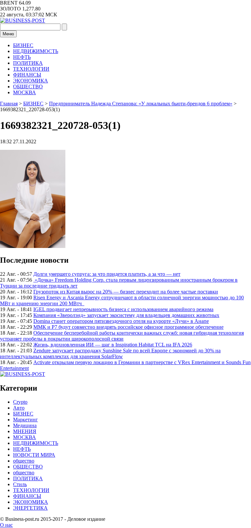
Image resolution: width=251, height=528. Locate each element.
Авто (19, 408)
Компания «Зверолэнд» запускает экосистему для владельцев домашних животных (126, 315)
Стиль (20, 484)
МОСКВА (24, 92)
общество (23, 461)
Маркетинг (25, 419)
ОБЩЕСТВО (28, 86)
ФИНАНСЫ (27, 75)
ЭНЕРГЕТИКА (30, 508)
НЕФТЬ (22, 57)
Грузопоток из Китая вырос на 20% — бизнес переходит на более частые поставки (125, 291)
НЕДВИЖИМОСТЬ (35, 51)
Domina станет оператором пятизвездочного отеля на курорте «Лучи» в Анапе (121, 321)
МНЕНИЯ (24, 431)
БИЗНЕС (23, 45)
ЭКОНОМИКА (30, 80)
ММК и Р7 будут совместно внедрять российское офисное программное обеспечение (128, 327)
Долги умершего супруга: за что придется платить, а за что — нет (106, 274)
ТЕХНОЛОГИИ (31, 69)
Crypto (20, 402)
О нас (6, 525)
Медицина (25, 425)
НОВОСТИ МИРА (34, 455)
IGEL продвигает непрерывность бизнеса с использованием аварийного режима (123, 309)
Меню (8, 33)
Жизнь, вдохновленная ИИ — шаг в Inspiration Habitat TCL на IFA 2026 (112, 344)
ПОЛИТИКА (28, 63)
